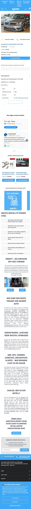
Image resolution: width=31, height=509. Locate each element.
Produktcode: (4, 47)
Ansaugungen (7, 311)
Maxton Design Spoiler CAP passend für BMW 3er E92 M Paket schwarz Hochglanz (22, 173)
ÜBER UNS (10, 290)
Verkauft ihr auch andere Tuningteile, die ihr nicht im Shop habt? (17, 232)
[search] (6, 9)
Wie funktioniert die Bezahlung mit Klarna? (16, 248)
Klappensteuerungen (9, 312)
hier (17, 384)
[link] (8, 164)
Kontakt (22, 290)
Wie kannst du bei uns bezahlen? (15, 253)
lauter (8, 342)
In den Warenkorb (8, 180)
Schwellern (23, 309)
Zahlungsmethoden (8, 325)
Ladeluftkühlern (22, 311)
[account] (25, 9)
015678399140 (26, 3)
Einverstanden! (15, 498)
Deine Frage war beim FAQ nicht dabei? (15, 238)
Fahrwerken (14, 311)
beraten (15, 349)
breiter (26, 341)
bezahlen (23, 397)
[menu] (2, 9)
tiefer (23, 341)
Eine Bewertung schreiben (11, 127)
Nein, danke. (15, 502)
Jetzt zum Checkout (15, 69)
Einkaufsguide (16, 433)
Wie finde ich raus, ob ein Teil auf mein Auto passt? (16, 226)
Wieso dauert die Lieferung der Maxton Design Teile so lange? (15, 220)
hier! (21, 462)
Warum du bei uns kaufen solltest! (16, 243)
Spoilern (16, 309)
